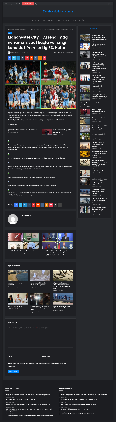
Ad (9, 350)
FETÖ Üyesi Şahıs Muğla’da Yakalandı (98, 111)
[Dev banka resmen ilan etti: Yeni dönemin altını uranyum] (85, 154)
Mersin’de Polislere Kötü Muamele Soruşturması (38, 284)
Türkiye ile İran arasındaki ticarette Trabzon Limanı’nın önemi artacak (98, 78)
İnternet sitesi (46, 356)
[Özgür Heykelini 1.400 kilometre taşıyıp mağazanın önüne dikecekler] (85, 209)
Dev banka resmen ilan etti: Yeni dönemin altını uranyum (99, 153)
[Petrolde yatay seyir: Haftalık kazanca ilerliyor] (85, 145)
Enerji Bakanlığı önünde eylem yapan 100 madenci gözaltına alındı (40, 308)
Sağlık (58, 20)
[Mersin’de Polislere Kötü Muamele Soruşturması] (40, 275)
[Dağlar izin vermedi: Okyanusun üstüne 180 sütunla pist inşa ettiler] (85, 37)
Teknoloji (66, 20)
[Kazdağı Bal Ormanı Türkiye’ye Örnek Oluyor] (85, 97)
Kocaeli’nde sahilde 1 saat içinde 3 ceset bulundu (61, 307)
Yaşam (74, 20)
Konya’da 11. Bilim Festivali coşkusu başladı (97, 88)
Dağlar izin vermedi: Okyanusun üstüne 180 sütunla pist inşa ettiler (99, 37)
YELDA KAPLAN (15, 52)
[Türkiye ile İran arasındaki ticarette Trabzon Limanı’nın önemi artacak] (85, 77)
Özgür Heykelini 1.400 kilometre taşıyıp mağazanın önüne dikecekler (99, 210)
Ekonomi (50, 20)
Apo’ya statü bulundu (15, 306)
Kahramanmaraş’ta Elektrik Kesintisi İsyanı (99, 45)
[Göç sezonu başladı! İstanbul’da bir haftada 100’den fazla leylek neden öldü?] (63, 275)
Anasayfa (35, 20)
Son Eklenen (94, 28)
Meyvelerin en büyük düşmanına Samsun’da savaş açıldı (99, 136)
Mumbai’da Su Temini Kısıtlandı (15, 284)
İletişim (81, 20)
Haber (43, 20)
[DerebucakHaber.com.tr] (58, 11)
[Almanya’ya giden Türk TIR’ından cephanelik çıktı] (85, 201)
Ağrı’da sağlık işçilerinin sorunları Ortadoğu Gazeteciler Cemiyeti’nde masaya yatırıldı (99, 66)
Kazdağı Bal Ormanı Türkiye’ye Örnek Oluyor (99, 96)
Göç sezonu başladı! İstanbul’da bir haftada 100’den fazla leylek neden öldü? (62, 285)
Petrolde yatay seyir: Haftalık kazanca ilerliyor (98, 145)
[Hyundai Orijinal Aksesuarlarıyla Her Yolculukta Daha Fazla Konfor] (85, 54)
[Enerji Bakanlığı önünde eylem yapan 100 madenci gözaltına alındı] (40, 299)
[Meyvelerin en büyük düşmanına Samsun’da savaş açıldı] (85, 136)
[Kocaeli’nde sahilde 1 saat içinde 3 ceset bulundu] (63, 299)
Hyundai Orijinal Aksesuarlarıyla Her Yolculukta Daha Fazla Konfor (53, 4)
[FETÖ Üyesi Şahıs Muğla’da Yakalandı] (47, 132)
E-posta (10, 356)
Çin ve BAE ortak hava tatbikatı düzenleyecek (23, 130)
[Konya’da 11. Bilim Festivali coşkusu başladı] (85, 88)
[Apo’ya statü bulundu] (18, 299)
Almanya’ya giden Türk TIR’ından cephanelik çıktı (99, 200)
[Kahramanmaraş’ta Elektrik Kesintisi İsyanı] (85, 46)
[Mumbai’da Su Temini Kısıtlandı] (18, 275)
